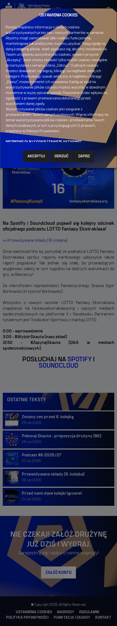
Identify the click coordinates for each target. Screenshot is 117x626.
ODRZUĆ (61, 156)
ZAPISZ (84, 156)
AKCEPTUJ (36, 156)
